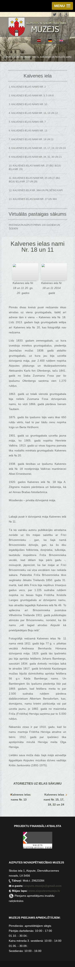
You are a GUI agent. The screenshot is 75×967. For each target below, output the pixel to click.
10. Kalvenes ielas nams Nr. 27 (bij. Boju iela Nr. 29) (35, 167)
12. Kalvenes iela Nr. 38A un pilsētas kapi (36, 190)
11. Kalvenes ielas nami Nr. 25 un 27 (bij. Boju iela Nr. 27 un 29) (34, 180)
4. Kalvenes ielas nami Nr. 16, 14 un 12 (33, 113)
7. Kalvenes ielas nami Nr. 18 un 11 (31, 139)
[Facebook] (60, 14)
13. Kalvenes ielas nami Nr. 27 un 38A (33, 199)
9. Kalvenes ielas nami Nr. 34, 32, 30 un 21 (35, 157)
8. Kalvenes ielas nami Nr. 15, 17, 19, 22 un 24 (37, 148)
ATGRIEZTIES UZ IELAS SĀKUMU (37, 783)
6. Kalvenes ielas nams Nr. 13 (28, 130)
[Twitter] (54, 14)
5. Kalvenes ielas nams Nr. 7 (27, 121)
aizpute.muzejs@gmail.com (43, 885)
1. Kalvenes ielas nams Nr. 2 (27, 86)
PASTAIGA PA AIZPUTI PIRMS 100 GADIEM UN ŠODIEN (34, 227)
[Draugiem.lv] (66, 14)
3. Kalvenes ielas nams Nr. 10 (28, 104)
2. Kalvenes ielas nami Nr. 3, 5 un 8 (31, 95)
